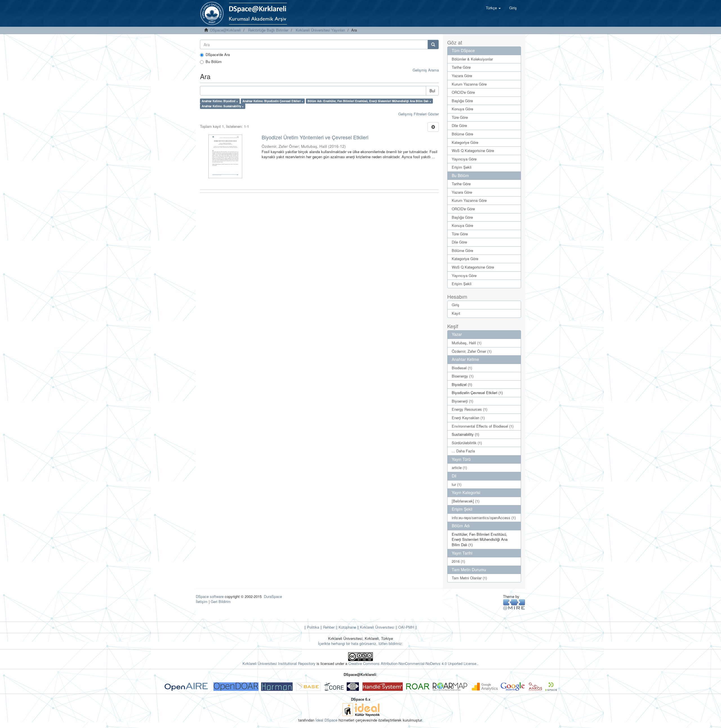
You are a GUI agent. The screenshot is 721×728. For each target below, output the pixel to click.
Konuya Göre (462, 108)
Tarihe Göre (461, 67)
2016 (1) (458, 561)
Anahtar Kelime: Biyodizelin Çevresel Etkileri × (272, 101)
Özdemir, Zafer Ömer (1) (471, 351)
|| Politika (311, 627)
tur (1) (456, 484)
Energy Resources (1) (469, 409)
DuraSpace (273, 596)
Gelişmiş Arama (426, 70)
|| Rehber (327, 627)
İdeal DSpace (326, 720)
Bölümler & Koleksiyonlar (472, 59)
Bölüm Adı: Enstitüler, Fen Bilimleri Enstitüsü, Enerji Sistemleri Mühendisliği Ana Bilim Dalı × (369, 101)
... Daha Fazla (463, 451)
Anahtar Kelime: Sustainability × (223, 106)
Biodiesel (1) (462, 367)
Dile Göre (459, 125)
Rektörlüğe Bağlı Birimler (268, 30)
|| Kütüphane (345, 627)
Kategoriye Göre (465, 142)
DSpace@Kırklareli (225, 30)
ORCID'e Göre (463, 92)
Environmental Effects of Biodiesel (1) (482, 426)
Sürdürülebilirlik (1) (467, 442)
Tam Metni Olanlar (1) (469, 577)
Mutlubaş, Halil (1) (466, 342)
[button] (493, 8)
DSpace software (210, 596)
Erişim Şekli (461, 167)
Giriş (455, 304)
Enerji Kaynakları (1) (468, 417)
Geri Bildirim (221, 601)
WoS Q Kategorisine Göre (473, 150)
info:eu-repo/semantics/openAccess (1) (484, 517)
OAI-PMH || (407, 627)
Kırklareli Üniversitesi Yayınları (320, 30)
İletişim (202, 601)
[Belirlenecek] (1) (465, 501)
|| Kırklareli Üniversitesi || (376, 627)
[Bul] (433, 44)
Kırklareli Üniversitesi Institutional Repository (278, 663)
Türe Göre (460, 117)
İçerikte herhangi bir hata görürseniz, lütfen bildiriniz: (360, 643)
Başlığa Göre (462, 100)
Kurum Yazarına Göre (469, 84)
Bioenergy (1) (462, 376)
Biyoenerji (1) (462, 401)
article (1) (459, 467)
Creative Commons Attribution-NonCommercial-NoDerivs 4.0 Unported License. (412, 663)
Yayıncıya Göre (464, 159)
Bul (432, 90)
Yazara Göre (462, 75)
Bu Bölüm (214, 61)
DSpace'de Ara (218, 54)
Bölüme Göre (462, 134)
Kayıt (456, 313)
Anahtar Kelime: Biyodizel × (220, 101)
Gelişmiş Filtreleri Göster (418, 114)
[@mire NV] (514, 604)
